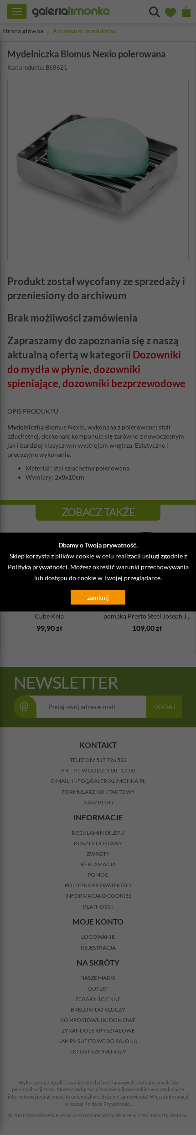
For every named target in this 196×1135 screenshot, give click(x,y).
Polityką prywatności (37, 567)
